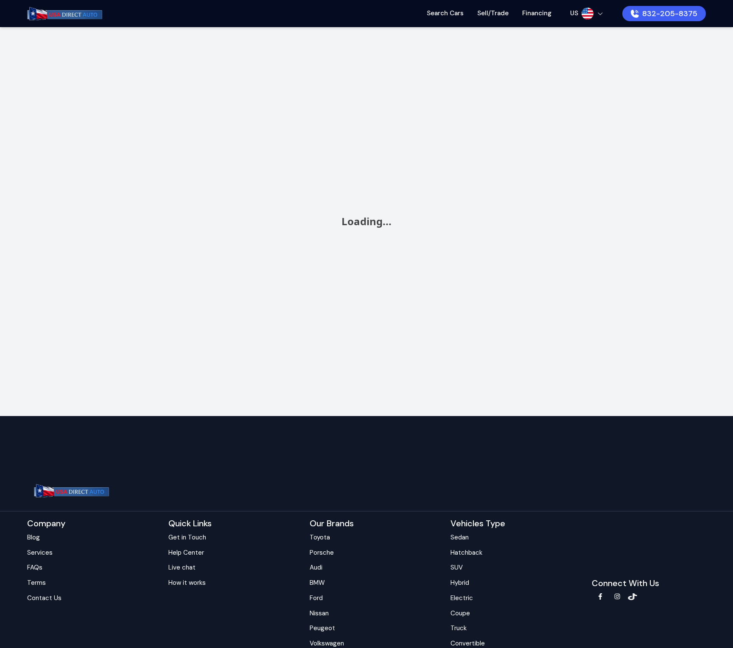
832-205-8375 (669, 13)
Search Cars (445, 13)
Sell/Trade (493, 13)
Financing (536, 13)
